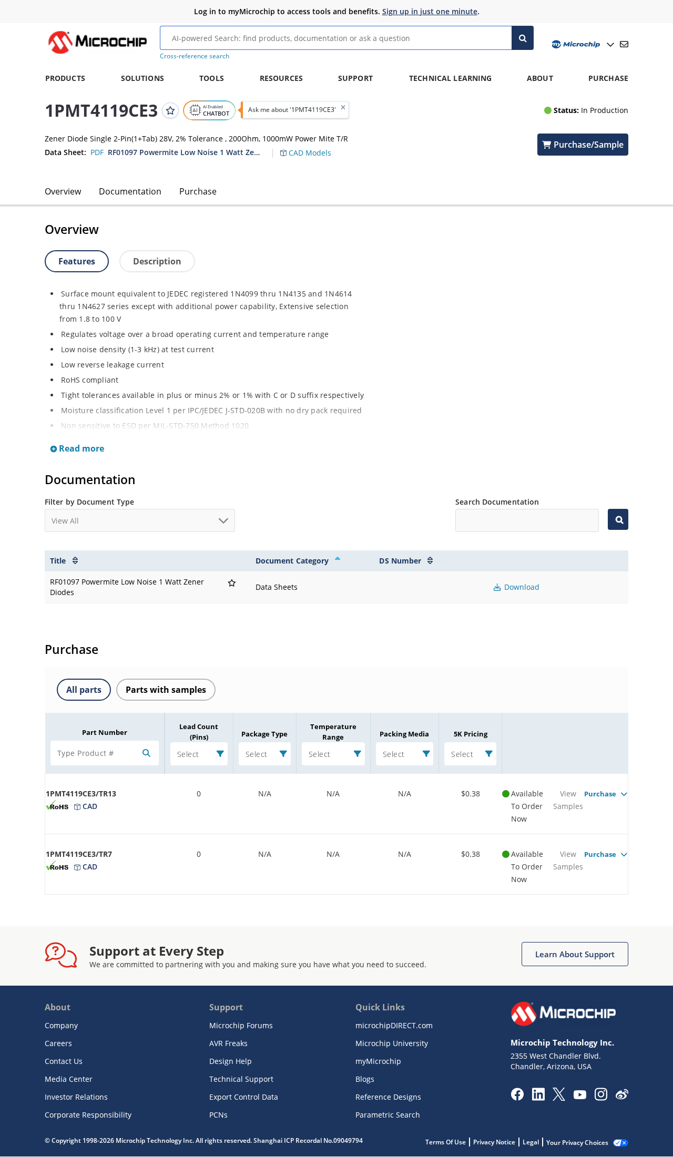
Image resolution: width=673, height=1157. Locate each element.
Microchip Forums (241, 1025)
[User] (582, 44)
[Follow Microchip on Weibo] (621, 1096)
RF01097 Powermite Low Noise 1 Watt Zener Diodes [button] (185, 152)
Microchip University (391, 1043)
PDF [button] (97, 152)
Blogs (364, 1079)
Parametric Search (387, 1115)
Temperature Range (333, 732)
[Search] (523, 38)
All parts (83, 689)
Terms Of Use (445, 1142)
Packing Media (404, 734)
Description (157, 261)
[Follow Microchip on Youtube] (579, 1096)
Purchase (198, 191)
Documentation (130, 191)
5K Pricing (470, 734)
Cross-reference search (194, 56)
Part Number (104, 732)
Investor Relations (76, 1097)
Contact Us (64, 1061)
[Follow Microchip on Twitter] (559, 1097)
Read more (80, 448)
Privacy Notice (494, 1142)
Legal (531, 1142)
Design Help (230, 1061)
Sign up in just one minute (429, 11)
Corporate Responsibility (88, 1115)
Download (520, 587)
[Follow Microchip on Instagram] (600, 1097)
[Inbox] (624, 44)
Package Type (264, 734)
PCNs (218, 1115)
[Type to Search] (618, 519)
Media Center (69, 1079)
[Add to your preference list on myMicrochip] (170, 110)
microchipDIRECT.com (394, 1025)
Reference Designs (388, 1097)
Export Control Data (243, 1097)
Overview (63, 191)
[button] (311, 146)
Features (76, 261)
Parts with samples (166, 689)
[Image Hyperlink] (97, 53)
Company (61, 1025)
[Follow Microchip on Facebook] (517, 1097)
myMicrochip (378, 1061)
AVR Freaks (228, 1043)
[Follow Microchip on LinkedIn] (538, 1097)
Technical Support (241, 1079)
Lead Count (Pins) (198, 732)
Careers (58, 1043)
